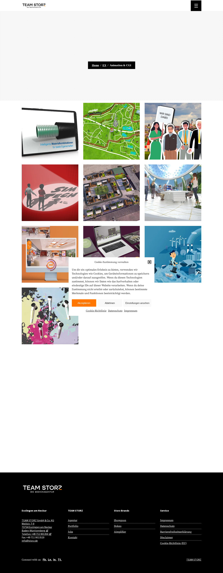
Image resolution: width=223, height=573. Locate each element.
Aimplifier (120, 531)
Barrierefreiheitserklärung (175, 531)
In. (55, 559)
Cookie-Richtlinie (96, 310)
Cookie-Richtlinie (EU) (173, 543)
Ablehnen (110, 303)
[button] (149, 262)
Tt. (60, 559)
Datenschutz (115, 310)
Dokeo (117, 526)
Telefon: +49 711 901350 (35, 534)
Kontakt (72, 537)
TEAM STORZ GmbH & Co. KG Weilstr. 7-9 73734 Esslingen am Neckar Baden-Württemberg (38, 525)
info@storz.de (30, 540)
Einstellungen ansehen (137, 303)
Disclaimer (166, 537)
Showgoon (120, 520)
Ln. (50, 559)
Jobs (70, 531)
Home (95, 65)
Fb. (45, 559)
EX (104, 65)
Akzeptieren (84, 303)
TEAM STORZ (193, 559)
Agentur (72, 520)
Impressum (130, 310)
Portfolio (73, 526)
